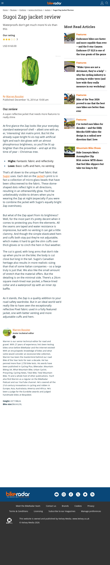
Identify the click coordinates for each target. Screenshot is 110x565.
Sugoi (6, 176)
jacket (40, 176)
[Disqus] (47, 451)
